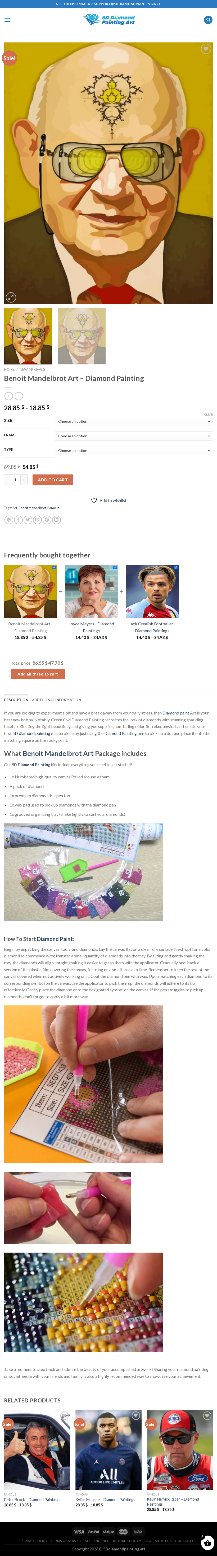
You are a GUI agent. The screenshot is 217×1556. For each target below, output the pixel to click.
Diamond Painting (120, 733)
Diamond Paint (55, 939)
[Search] (208, 20)
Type (8, 450)
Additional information (56, 700)
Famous (53, 508)
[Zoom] (11, 297)
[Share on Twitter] (28, 520)
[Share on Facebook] (18, 520)
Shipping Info (97, 1541)
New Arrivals (32, 369)
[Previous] (15, 173)
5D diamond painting (31, 733)
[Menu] (7, 19)
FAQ (147, 1541)
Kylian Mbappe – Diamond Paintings (105, 1499)
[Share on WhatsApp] (8, 520)
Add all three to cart (37, 674)
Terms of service (66, 1541)
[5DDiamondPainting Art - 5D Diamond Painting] (108, 20)
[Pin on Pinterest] (47, 520)
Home (9, 369)
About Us (163, 1541)
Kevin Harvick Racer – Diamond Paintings (173, 1501)
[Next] (202, 173)
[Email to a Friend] (37, 520)
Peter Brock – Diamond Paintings (32, 1499)
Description (16, 700)
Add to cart (53, 479)
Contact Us (185, 1541)
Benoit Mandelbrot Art (58, 753)
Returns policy (127, 1541)
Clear (208, 414)
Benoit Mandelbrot (32, 508)
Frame (10, 435)
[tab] (16, 700)
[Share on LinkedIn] (56, 520)
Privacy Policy (34, 1541)
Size (8, 420)
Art (14, 508)
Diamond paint (175, 712)
